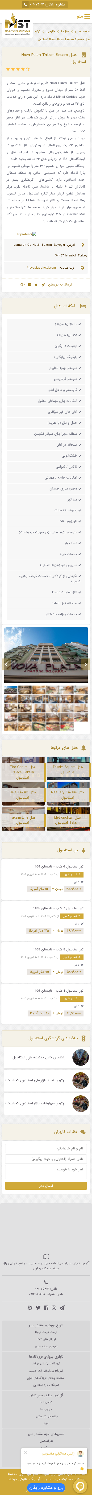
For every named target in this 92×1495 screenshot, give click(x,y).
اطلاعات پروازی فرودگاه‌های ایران (46, 1378)
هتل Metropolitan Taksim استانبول (67, 820)
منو (80, 16)
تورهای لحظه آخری (46, 1346)
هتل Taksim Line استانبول (23, 820)
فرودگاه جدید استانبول (46, 1385)
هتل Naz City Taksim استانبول (67, 795)
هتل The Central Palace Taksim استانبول (23, 772)
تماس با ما (46, 1402)
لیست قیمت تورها (46, 1332)
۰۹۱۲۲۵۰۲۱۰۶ (37, 1294)
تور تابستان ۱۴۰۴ (46, 1339)
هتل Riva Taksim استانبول (23, 795)
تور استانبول (46, 1441)
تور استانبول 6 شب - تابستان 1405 (58, 866)
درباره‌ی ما (46, 1409)
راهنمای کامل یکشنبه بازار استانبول (39, 1057)
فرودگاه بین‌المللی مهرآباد (46, 1364)
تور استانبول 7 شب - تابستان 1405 (58, 908)
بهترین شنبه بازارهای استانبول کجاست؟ (35, 1080)
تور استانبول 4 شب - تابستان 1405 (58, 990)
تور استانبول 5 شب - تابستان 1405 (58, 949)
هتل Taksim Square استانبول (67, 769)
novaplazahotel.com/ (42, 267)
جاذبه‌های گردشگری (46, 1416)
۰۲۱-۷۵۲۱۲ (37, 4)
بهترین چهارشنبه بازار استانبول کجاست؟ (35, 1103)
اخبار (46, 1424)
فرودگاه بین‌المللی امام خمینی (46, 1371)
